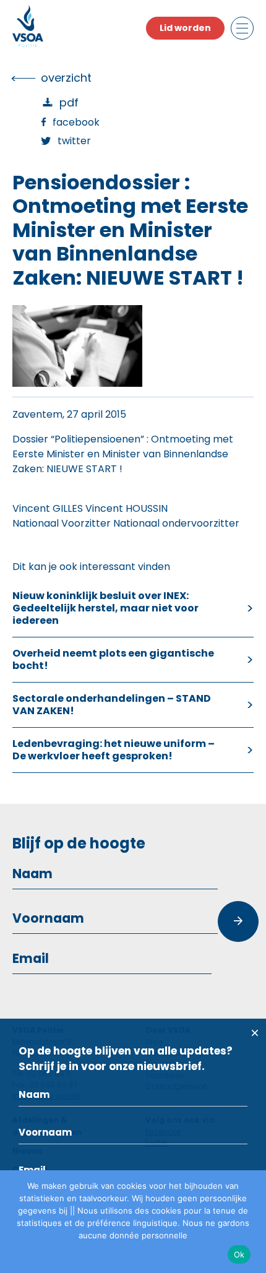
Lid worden (185, 28)
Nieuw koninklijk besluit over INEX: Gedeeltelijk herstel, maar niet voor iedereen (105, 608)
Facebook (76, 122)
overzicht (66, 77)
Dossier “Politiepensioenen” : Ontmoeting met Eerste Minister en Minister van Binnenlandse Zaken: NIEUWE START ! (122, 454)
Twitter (74, 141)
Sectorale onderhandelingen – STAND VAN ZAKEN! (111, 704)
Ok (239, 1254)
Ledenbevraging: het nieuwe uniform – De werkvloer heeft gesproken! (113, 749)
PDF (69, 102)
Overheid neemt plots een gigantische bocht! (113, 659)
